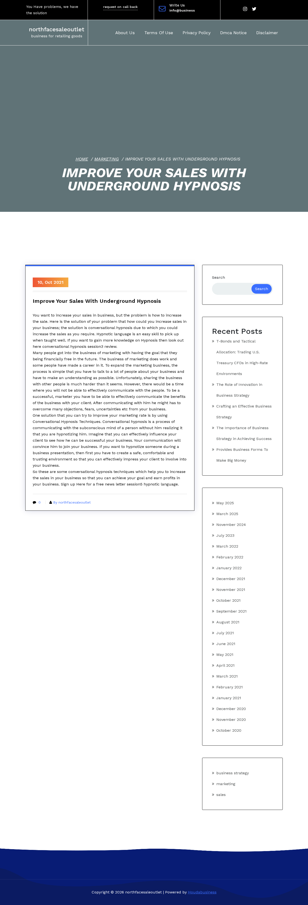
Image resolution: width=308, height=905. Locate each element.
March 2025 (227, 513)
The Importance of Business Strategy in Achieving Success (244, 433)
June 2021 (225, 643)
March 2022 (227, 546)
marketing (106, 159)
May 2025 (225, 503)
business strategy (232, 773)
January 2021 (228, 698)
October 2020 (228, 730)
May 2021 (224, 654)
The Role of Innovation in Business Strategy (239, 390)
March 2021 (227, 676)
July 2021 (225, 633)
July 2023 (225, 535)
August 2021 (227, 622)
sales (221, 794)
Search (218, 277)
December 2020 (231, 708)
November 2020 (231, 719)
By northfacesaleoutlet (72, 502)
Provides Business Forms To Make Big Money (242, 455)
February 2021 (229, 687)
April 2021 (225, 665)
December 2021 (230, 578)
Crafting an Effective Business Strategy (244, 411)
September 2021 (231, 611)
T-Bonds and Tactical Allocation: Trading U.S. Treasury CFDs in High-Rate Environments (242, 357)
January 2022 (229, 568)
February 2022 (229, 557)
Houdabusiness (202, 892)
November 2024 (231, 524)
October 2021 (228, 600)
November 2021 (230, 589)
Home (82, 159)
